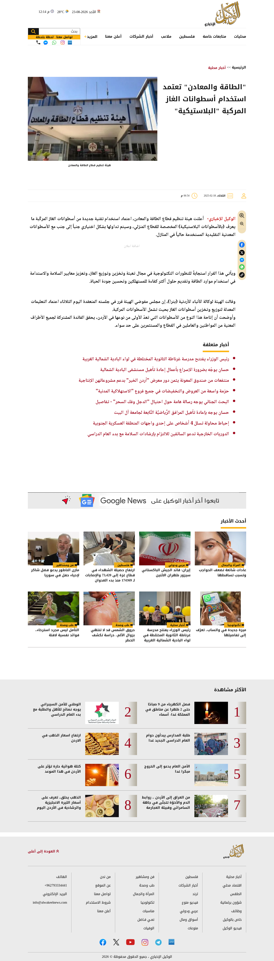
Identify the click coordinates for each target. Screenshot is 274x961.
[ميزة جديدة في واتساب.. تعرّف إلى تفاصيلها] (220, 608)
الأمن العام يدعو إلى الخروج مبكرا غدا (167, 769)
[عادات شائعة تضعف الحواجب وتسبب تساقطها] (220, 548)
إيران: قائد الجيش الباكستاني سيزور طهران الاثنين (166, 573)
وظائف (236, 911)
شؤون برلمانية (231, 902)
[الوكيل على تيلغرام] (158, 942)
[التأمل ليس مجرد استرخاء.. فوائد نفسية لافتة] (53, 608)
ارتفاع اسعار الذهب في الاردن (61, 738)
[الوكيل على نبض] (171, 942)
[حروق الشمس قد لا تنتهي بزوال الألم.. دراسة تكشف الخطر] (109, 608)
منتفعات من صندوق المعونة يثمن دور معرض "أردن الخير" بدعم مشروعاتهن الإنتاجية (154, 381)
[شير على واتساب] (242, 267)
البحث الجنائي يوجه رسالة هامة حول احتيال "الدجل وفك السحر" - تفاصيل (162, 402)
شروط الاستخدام (98, 902)
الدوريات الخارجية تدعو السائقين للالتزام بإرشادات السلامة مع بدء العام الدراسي (158, 434)
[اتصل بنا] (38, 42)
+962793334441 (56, 885)
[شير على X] (242, 253)
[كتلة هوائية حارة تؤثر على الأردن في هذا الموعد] (102, 775)
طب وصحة (122, 625)
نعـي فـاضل (145, 919)
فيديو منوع (190, 902)
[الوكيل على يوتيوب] (130, 942)
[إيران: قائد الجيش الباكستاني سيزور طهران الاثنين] (165, 548)
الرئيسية (239, 67)
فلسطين (187, 36)
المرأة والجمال (231, 565)
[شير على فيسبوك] (242, 245)
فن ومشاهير (65, 565)
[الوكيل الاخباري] (233, 851)
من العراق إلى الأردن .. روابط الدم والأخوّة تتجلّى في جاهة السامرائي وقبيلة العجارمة (166, 802)
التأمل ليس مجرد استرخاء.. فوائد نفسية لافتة (57, 632)
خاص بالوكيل (232, 919)
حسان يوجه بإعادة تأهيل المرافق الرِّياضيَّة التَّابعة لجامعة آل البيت (171, 413)
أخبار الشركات (141, 36)
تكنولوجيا (234, 625)
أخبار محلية (217, 67)
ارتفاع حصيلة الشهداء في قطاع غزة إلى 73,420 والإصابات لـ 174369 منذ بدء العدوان (110, 575)
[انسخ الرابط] (242, 275)
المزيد (92, 36)
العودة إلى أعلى (42, 851)
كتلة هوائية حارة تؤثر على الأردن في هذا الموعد (59, 769)
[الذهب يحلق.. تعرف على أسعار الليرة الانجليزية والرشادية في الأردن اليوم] (102, 806)
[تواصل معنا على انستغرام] (63, 42)
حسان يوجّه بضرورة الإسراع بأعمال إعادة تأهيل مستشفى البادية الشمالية (164, 370)
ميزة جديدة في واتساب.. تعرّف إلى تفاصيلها (221, 632)
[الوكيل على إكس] (116, 942)
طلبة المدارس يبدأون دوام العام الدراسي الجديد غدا (168, 738)
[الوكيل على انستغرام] (144, 942)
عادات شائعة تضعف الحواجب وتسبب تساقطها (222, 573)
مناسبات (148, 911)
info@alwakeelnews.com (50, 902)
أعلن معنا (113, 36)
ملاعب (166, 36)
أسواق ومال (189, 919)
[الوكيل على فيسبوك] (103, 942)
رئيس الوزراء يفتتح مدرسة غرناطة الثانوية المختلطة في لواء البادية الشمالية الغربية (155, 359)
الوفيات (148, 928)
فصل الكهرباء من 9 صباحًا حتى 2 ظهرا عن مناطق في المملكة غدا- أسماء (167, 709)
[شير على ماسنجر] (242, 260)
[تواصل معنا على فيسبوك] (45, 42)
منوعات (193, 928)
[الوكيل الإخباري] (223, 14)
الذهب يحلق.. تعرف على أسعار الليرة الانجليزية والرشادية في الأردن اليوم (59, 802)
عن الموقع (103, 885)
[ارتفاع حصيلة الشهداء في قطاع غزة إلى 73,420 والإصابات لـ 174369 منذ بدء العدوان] (109, 548)
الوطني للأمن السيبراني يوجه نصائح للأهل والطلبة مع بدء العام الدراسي (57, 709)
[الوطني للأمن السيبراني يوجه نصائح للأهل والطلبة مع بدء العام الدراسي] (102, 713)
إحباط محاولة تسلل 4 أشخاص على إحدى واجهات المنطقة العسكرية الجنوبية (161, 423)
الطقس (236, 894)
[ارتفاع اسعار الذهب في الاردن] (102, 744)
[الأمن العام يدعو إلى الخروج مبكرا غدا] (211, 775)
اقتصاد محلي (232, 885)
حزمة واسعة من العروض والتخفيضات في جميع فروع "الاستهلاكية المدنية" (162, 391)
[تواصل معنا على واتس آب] (54, 42)
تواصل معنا (102, 894)
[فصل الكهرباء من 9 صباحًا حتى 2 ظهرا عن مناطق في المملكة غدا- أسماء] (211, 713)
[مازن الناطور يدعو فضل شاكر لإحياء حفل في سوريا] (53, 548)
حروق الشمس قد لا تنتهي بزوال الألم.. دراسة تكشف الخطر (113, 635)
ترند (195, 894)
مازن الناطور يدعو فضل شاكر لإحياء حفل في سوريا (55, 573)
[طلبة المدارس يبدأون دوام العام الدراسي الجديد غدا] (211, 744)
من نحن (105, 876)
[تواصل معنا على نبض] (70, 42)
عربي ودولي (176, 565)
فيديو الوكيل (232, 928)
